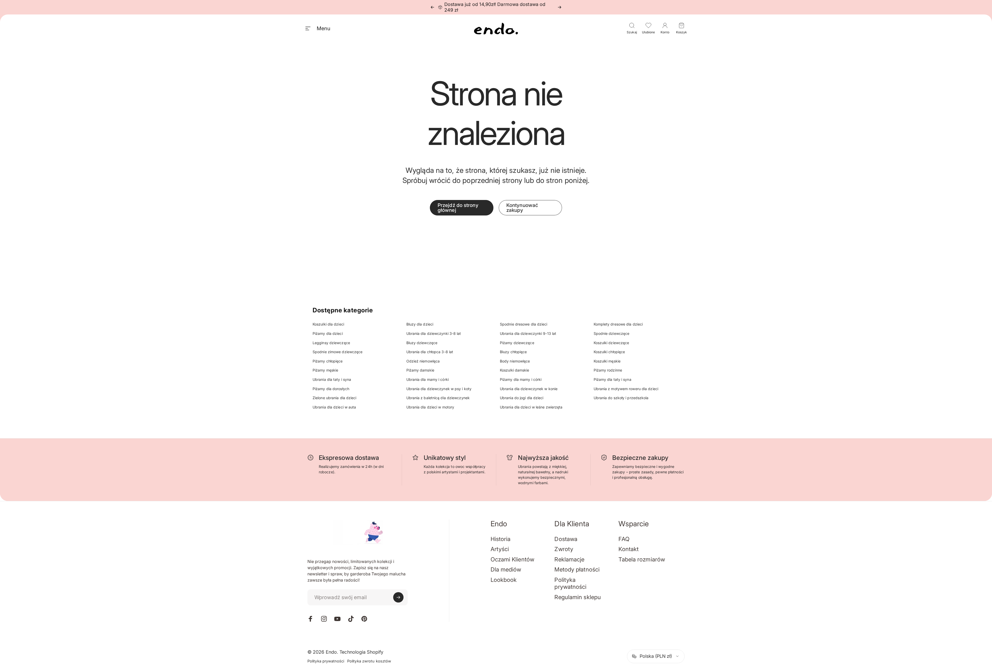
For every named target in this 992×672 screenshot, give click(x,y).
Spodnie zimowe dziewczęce (338, 352)
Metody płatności (577, 569)
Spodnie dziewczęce (612, 333)
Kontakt (628, 549)
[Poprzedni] (432, 7)
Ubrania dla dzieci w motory (430, 407)
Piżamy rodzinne (608, 370)
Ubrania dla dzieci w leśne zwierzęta (531, 407)
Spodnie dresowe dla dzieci (523, 324)
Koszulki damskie (514, 370)
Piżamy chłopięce (328, 361)
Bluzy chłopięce (513, 352)
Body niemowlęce (515, 361)
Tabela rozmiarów (641, 559)
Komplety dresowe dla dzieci (618, 324)
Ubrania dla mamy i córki (427, 379)
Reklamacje (569, 559)
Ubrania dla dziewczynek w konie (528, 389)
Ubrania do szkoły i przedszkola (621, 398)
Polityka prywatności (570, 583)
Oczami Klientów (512, 559)
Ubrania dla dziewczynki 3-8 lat (433, 333)
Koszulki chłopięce (609, 352)
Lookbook (504, 579)
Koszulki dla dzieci (328, 324)
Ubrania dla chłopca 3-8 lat (429, 352)
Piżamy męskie (325, 370)
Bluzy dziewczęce (422, 343)
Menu (323, 28)
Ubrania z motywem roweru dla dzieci (626, 389)
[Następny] (559, 7)
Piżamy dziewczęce (517, 343)
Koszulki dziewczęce (611, 343)
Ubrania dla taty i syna (332, 379)
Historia (501, 539)
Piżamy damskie (420, 370)
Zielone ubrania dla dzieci (335, 398)
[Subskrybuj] (398, 597)
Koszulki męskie (607, 361)
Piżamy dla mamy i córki (520, 379)
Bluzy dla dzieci (419, 324)
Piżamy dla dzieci (328, 333)
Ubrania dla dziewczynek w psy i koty (439, 389)
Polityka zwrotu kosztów (369, 661)
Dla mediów (506, 569)
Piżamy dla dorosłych (331, 389)
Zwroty (563, 549)
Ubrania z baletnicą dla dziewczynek (438, 398)
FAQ (623, 539)
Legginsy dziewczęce (331, 343)
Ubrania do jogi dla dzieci (522, 398)
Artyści (500, 549)
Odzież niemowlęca (423, 361)
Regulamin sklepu (577, 597)
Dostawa (565, 539)
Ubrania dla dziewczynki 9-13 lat (528, 333)
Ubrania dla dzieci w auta (334, 407)
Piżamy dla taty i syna (612, 379)
